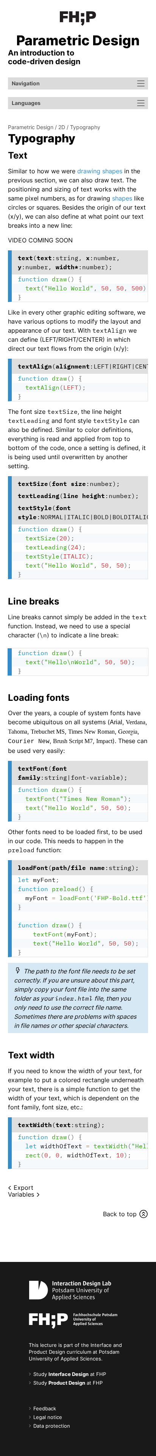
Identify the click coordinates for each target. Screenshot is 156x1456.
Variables (21, 1194)
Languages (26, 103)
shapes (122, 198)
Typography (85, 127)
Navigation (26, 83)
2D (61, 127)
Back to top (120, 1214)
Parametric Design (30, 127)
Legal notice (47, 1417)
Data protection (51, 1426)
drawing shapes (99, 171)
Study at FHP (69, 1374)
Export (23, 1187)
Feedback (44, 1408)
